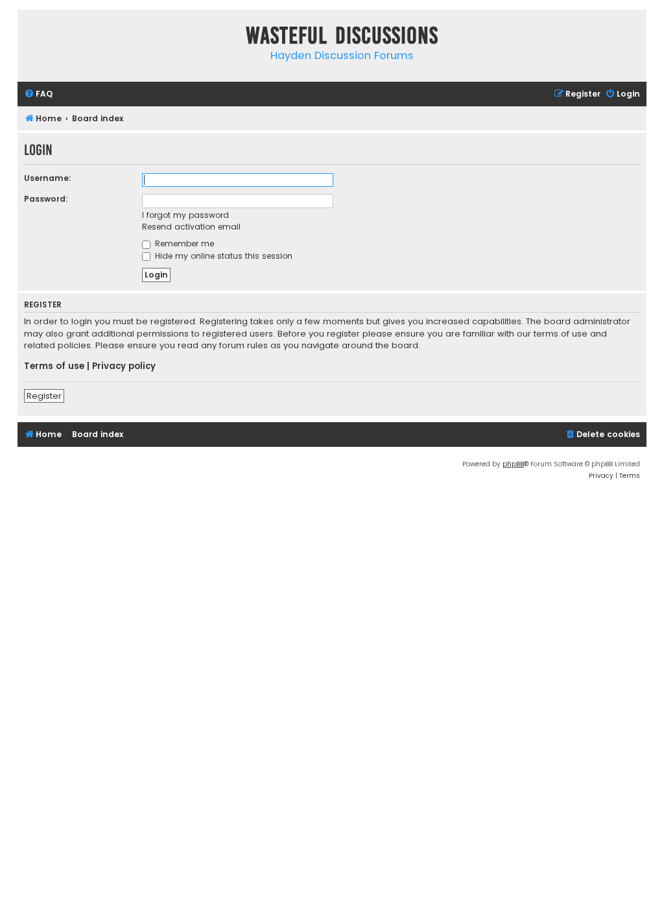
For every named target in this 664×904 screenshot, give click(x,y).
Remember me (183, 243)
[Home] (30, 38)
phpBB (513, 464)
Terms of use (54, 366)
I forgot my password (185, 215)
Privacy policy (124, 366)
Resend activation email (191, 227)
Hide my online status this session (222, 255)
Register (44, 396)
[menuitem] (38, 94)
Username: (47, 178)
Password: (46, 198)
